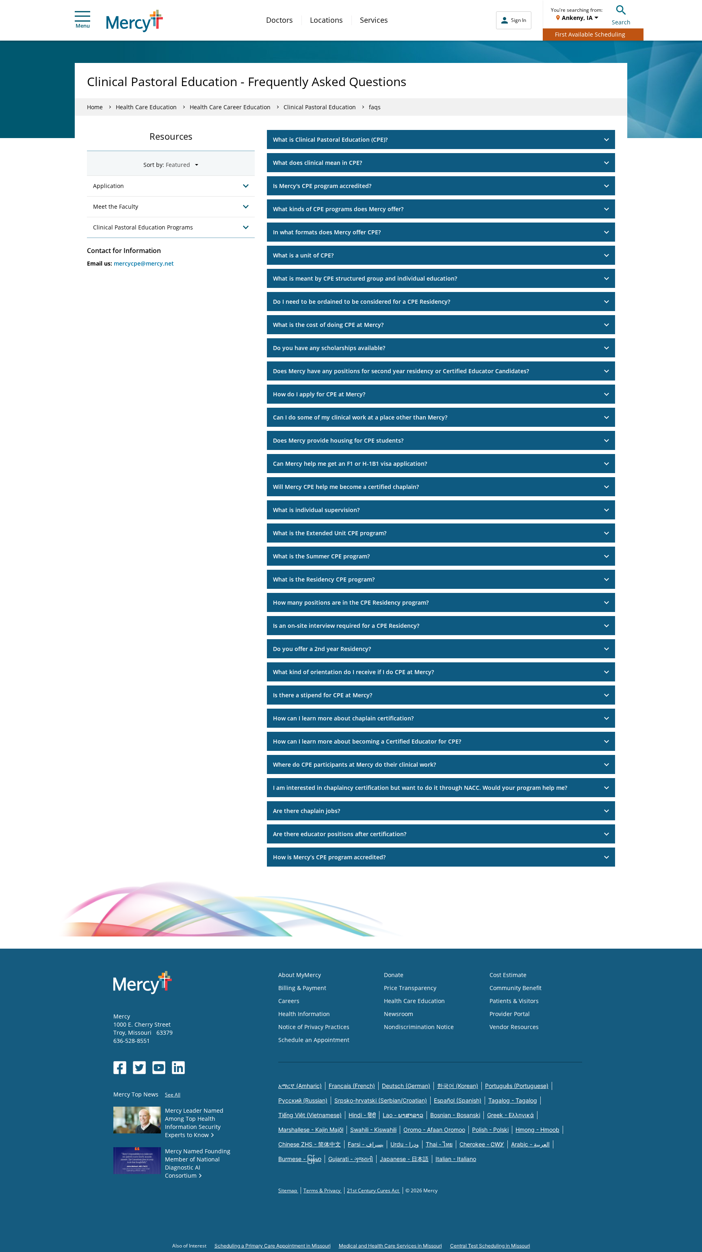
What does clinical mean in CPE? (317, 163)
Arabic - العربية (530, 1144)
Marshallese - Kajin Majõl (310, 1129)
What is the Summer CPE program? (321, 556)
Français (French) (352, 1085)
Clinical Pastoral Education (320, 107)
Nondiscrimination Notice (419, 1027)
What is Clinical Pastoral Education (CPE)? (330, 139)
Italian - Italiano (456, 1158)
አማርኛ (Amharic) (300, 1085)
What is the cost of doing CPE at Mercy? (328, 325)
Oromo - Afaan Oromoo (434, 1129)
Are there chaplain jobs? (306, 811)
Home (95, 107)
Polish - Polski (490, 1129)
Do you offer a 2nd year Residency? (322, 649)
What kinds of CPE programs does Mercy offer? (338, 209)
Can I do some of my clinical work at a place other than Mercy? (360, 417)
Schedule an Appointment (313, 1040)
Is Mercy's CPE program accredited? (322, 186)
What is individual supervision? (316, 510)
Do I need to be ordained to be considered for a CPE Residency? (361, 301)
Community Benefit (516, 988)
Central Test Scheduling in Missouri (490, 1246)
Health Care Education (146, 107)
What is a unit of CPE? (303, 255)
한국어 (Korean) (457, 1085)
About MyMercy (299, 975)
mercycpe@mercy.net (144, 263)
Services (374, 20)
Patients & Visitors (514, 1001)
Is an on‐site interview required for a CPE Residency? (346, 625)
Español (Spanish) (457, 1100)
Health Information (304, 1014)
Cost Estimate (508, 975)
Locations (326, 20)
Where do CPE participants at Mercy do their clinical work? (354, 764)
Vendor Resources (514, 1027)
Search (621, 22)
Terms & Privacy (322, 1190)
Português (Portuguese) (516, 1085)
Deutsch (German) (406, 1085)
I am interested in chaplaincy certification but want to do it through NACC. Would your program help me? (420, 787)
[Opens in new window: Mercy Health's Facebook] (119, 1067)
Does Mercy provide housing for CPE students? (338, 440)
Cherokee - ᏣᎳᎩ (481, 1144)
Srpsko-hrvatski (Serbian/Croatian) (380, 1100)
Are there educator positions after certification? (339, 834)
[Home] (134, 21)
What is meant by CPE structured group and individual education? (365, 278)
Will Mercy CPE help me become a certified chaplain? (346, 487)
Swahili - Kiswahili (373, 1129)
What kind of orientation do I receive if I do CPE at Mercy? (353, 672)
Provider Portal (510, 1014)
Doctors (279, 20)
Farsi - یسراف (366, 1144)
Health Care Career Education (230, 107)
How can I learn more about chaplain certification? (343, 718)
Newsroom (398, 1014)
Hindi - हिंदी (362, 1114)
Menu (83, 25)
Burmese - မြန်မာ (299, 1158)
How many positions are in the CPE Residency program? (351, 602)
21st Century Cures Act (373, 1190)
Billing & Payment (302, 988)
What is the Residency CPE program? (324, 579)
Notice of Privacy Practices (313, 1027)
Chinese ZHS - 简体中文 (309, 1144)
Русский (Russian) (302, 1100)
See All (172, 1094)
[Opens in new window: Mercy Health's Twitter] (139, 1067)
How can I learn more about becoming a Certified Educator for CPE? (367, 741)
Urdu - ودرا (404, 1144)
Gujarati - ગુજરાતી (350, 1158)
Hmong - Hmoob (537, 1129)
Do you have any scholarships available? (329, 348)
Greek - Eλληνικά (510, 1114)
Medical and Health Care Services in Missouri (390, 1246)
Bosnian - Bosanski (455, 1114)
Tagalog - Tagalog (512, 1100)
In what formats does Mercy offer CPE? (327, 232)
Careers (288, 1001)
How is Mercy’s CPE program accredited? (329, 857)
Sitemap (288, 1190)
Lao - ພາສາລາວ (403, 1114)
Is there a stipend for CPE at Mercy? (322, 695)
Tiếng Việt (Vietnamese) (310, 1114)
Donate (393, 975)
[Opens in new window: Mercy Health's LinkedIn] (178, 1067)
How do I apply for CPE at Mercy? (319, 394)
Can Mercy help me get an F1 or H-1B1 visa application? (350, 463)
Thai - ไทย (439, 1144)
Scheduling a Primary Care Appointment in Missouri (272, 1246)
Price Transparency (410, 988)
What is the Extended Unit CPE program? (329, 533)
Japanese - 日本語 (404, 1158)
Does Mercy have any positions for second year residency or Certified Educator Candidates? (401, 371)
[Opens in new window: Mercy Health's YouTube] (158, 1067)
